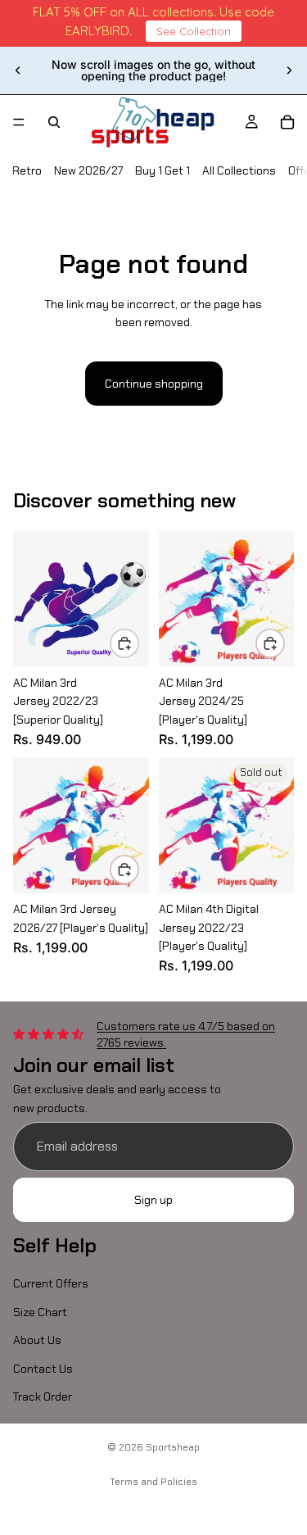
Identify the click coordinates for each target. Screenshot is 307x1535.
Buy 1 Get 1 (162, 170)
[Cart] (287, 122)
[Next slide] (289, 70)
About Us (37, 1340)
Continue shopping (154, 383)
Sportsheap (173, 1447)
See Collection (193, 31)
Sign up (153, 1199)
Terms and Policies (153, 1481)
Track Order (42, 1396)
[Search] (54, 122)
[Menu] (19, 122)
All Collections (239, 170)
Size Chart (40, 1312)
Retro (27, 170)
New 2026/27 (88, 170)
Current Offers (50, 1284)
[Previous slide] (18, 70)
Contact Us (43, 1368)
